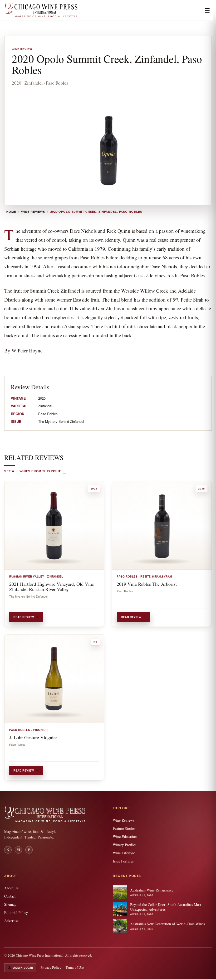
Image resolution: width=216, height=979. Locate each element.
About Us (11, 887)
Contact (10, 896)
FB (18, 849)
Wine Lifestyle (124, 852)
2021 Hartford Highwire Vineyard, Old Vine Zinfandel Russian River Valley (51, 586)
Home (11, 212)
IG (8, 849)
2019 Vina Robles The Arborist (147, 584)
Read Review (23, 617)
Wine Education (125, 836)
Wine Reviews (33, 212)
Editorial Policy (16, 912)
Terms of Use (75, 967)
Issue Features (123, 861)
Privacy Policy (51, 967)
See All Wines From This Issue (32, 471)
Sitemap (10, 904)
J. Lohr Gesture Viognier (33, 737)
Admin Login (23, 968)
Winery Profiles (124, 844)
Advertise (11, 920)
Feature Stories (124, 828)
